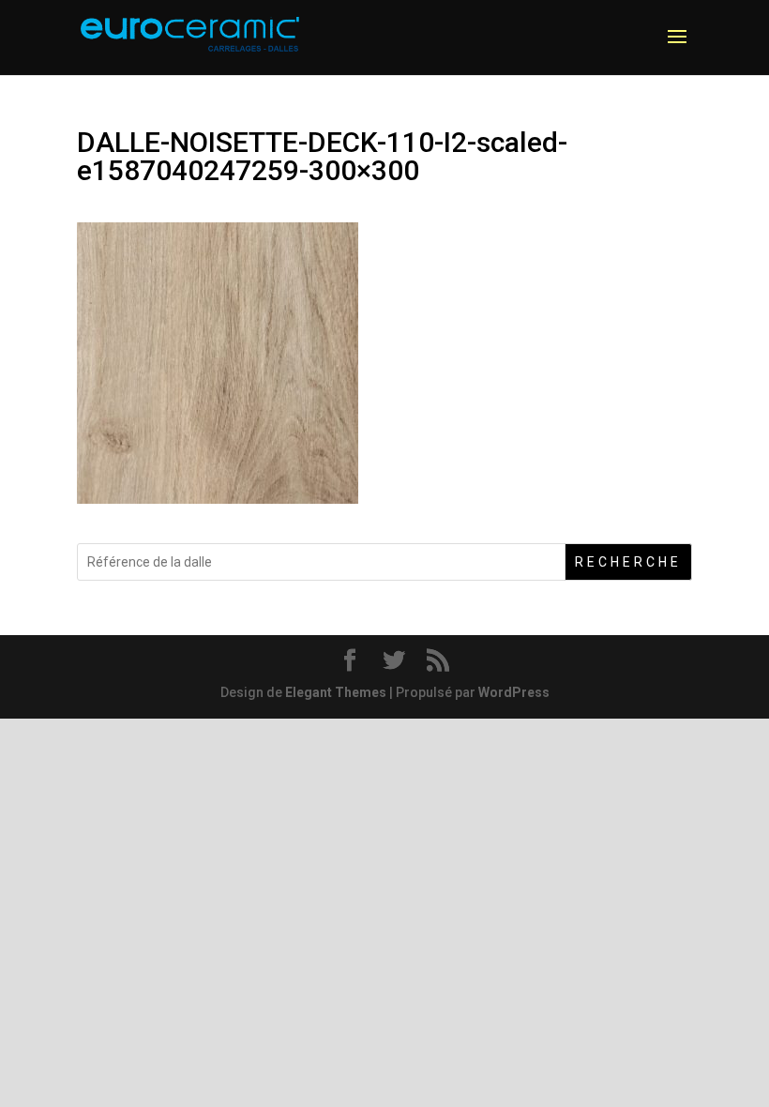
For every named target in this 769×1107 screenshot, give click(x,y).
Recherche (628, 561)
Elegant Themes (335, 692)
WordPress (514, 692)
